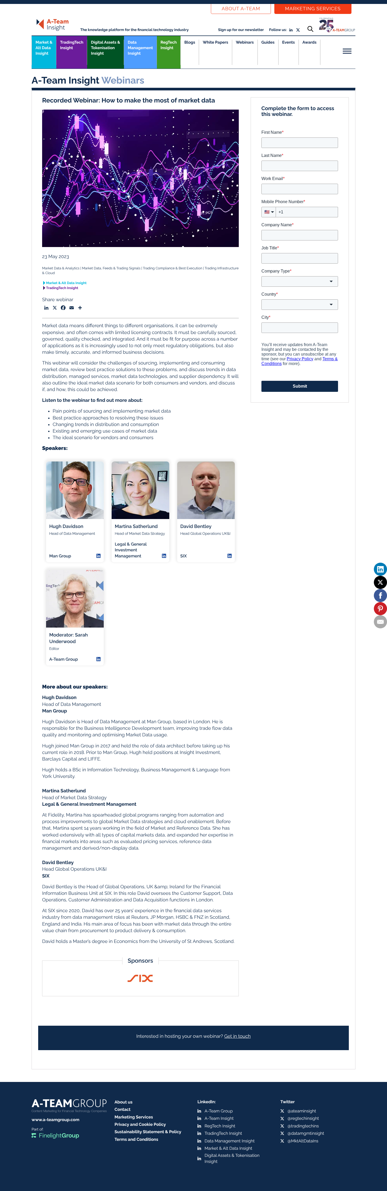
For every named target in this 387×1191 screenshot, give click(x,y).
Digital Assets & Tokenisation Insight (105, 48)
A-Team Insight (219, 1118)
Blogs (189, 42)
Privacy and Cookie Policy (140, 1124)
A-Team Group (219, 1110)
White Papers (215, 42)
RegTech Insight (169, 45)
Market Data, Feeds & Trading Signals (111, 268)
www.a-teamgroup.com (55, 1119)
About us (123, 1102)
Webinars (245, 42)
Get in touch (237, 1036)
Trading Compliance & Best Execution (172, 268)
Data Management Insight (140, 48)
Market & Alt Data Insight (66, 283)
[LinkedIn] (380, 569)
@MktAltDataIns (302, 1140)
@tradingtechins (303, 1125)
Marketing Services (313, 9)
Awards (309, 42)
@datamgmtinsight (305, 1133)
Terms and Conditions (136, 1139)
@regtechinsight (303, 1118)
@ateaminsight (301, 1110)
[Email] (380, 621)
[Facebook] (380, 595)
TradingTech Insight (71, 45)
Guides (268, 42)
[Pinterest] (380, 608)
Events (288, 42)
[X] (380, 582)
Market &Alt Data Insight (44, 48)
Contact (123, 1109)
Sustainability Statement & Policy (148, 1131)
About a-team (241, 9)
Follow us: (278, 30)
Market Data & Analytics (61, 268)
